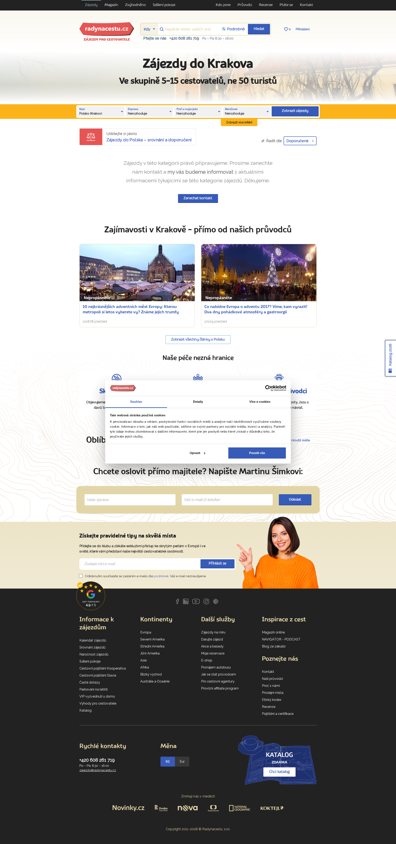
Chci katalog (279, 772)
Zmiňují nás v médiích (198, 796)
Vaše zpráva (96, 495)
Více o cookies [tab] (259, 401)
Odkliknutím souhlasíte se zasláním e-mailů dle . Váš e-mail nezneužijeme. (145, 576)
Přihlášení (303, 29)
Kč (168, 761)
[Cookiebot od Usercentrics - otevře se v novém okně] (268, 388)
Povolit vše (257, 453)
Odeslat (295, 499)
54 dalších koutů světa (293, 440)
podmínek (161, 576)
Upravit (195, 453)
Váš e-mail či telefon (198, 495)
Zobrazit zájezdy (295, 111)
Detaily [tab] (198, 401)
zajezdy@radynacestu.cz (97, 770)
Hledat (259, 29)
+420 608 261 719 (184, 38)
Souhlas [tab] (136, 401)
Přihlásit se (217, 563)
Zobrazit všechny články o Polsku (198, 339)
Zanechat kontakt (198, 198)
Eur (182, 761)
